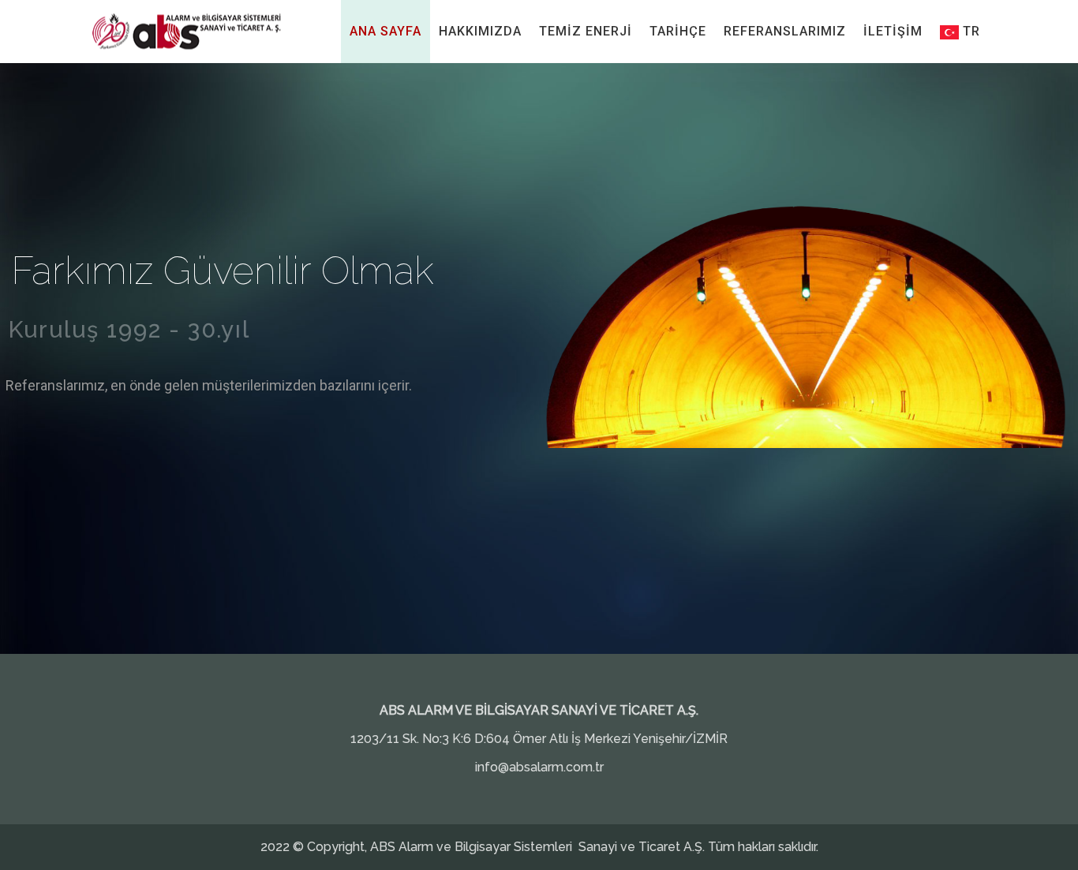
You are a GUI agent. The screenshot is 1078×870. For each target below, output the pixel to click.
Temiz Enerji (585, 31)
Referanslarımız (785, 31)
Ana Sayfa (385, 31)
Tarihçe (677, 31)
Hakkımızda (480, 31)
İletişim (893, 31)
